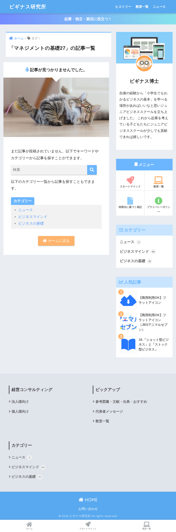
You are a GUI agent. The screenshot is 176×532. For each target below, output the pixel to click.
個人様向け (20, 411)
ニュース (159, 6)
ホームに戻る (58, 241)
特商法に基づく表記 (130, 207)
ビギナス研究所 (27, 6)
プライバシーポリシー (158, 209)
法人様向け (20, 401)
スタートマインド (130, 186)
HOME (90, 499)
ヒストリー (123, 6)
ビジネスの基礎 (31, 223)
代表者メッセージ (109, 411)
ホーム (29, 528)
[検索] (92, 170)
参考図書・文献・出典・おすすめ (121, 401)
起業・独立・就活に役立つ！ (88, 19)
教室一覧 (142, 6)
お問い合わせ (88, 509)
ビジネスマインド (32, 217)
